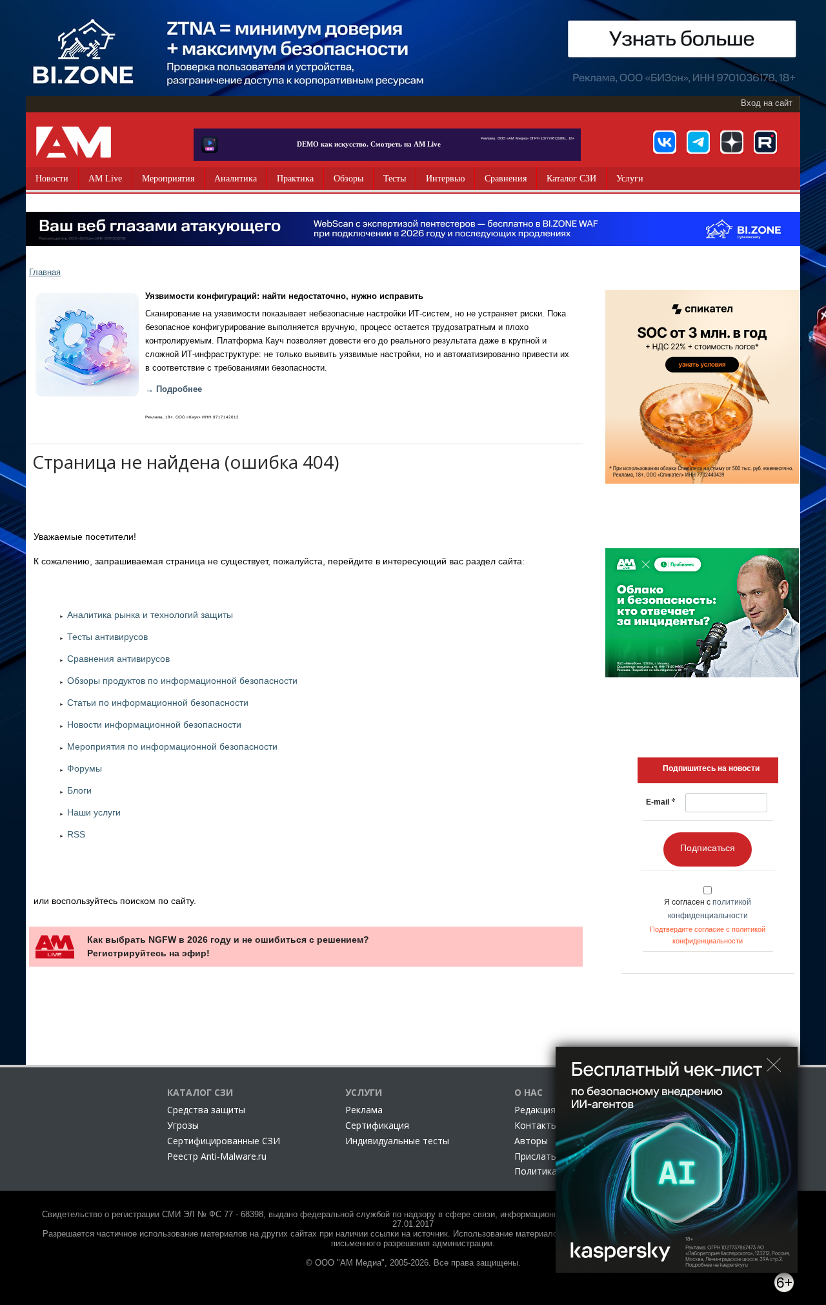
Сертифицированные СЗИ (223, 1141)
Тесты (394, 178)
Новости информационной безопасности (154, 724)
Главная (45, 272)
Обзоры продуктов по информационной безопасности (182, 680)
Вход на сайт (766, 103)
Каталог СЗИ (571, 178)
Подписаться (707, 848)
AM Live (105, 178)
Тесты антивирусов (107, 637)
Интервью (445, 178)
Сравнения (506, 178)
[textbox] (711, 768)
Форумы (84, 768)
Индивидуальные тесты (397, 1141)
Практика (295, 178)
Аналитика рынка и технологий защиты (150, 615)
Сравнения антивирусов (118, 658)
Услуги (629, 178)
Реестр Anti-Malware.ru (217, 1156)
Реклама (364, 1110)
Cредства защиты (206, 1110)
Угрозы (183, 1125)
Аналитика (235, 178)
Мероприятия (168, 178)
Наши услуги (94, 812)
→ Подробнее (173, 389)
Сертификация (377, 1125)
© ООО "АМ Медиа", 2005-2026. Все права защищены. (413, 1263)
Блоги (79, 790)
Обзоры (348, 178)
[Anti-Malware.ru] (73, 142)
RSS (76, 834)
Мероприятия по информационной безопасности (172, 746)
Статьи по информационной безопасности (157, 702)
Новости (51, 178)
